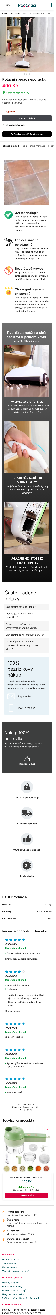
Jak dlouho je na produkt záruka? (25, 634)
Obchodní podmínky (12, 1286)
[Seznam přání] (47, 1129)
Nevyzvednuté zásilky (13, 1294)
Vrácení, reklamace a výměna (16, 1271)
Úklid (25, 13)
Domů (4, 13)
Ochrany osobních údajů (14, 1290)
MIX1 (29, 1110)
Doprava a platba (10, 1259)
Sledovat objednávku (12, 1263)
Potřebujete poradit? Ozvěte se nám (27, 134)
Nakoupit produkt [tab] (10, 146)
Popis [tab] (24, 146)
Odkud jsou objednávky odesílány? (19, 615)
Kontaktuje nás (9, 1267)
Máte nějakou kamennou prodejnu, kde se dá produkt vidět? (22, 645)
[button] (49, 5)
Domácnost (15, 13)
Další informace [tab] (37, 146)
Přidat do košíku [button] (27, 1195)
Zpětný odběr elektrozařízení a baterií (20, 1298)
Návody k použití (10, 1282)
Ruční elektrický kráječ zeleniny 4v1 (26, 1177)
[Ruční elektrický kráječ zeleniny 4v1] (27, 1149)
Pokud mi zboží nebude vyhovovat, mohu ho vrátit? (21, 626)
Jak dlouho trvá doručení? (21, 606)
